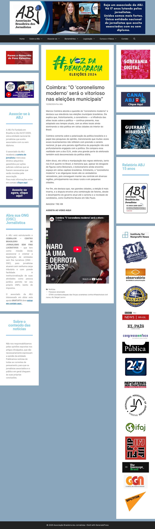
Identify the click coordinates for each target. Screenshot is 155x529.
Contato (124, 39)
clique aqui (22, 182)
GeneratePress (102, 525)
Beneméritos (70, 39)
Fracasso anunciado (57, 292)
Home (22, 39)
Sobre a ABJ (34, 39)
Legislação (87, 39)
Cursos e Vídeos (107, 39)
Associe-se (52, 39)
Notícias (52, 289)
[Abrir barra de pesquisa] (134, 38)
